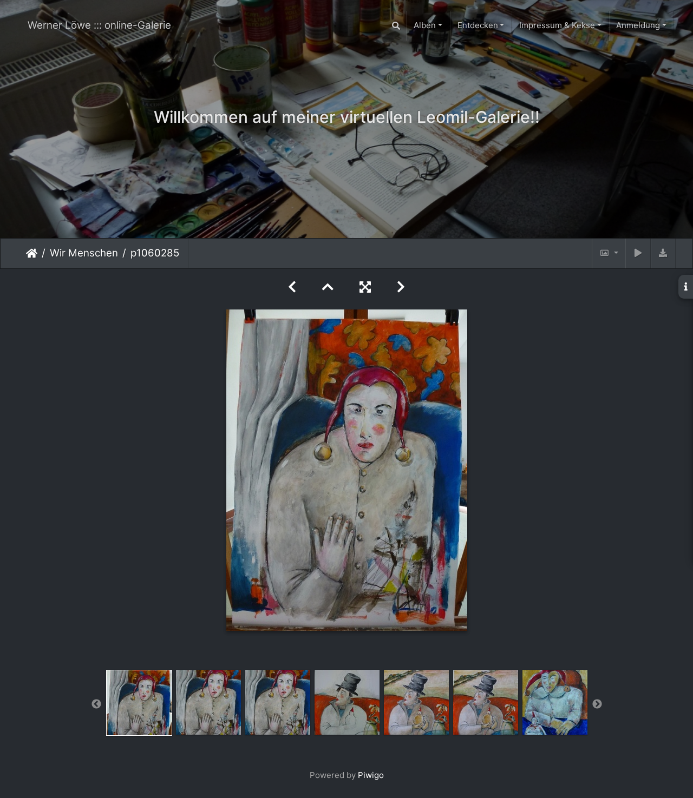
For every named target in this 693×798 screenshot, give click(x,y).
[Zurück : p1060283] (292, 287)
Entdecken (477, 25)
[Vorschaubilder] (327, 287)
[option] (139, 703)
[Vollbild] (365, 287)
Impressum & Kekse (557, 25)
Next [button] (597, 704)
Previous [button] (96, 704)
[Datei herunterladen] (663, 253)
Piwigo (371, 775)
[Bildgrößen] (608, 253)
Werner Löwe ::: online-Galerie (99, 25)
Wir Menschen (84, 253)
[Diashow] (637, 253)
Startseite (31, 253)
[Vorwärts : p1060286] (401, 287)
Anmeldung (638, 25)
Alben (425, 25)
